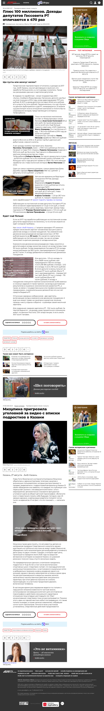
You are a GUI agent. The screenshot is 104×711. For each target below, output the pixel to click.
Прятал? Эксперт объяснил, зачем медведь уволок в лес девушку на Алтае (88, 458)
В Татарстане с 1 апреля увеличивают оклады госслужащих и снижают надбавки (47, 365)
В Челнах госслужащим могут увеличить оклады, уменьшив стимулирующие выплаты (21, 358)
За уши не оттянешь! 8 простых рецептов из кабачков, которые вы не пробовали (89, 451)
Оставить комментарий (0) (52, 322)
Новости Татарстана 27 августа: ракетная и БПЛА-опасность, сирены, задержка (85, 64)
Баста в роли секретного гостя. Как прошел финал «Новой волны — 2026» (85, 80)
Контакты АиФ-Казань (39, 673)
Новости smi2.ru (9, 398)
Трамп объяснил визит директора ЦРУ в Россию (87, 173)
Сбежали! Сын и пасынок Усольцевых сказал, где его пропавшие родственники (89, 108)
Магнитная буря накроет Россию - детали (88, 166)
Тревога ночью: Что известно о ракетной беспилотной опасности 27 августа (85, 72)
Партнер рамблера (35, 703)
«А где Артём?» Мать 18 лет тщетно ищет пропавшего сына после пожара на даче (88, 128)
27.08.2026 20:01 (8, 406)
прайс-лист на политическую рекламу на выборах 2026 (35, 676)
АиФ (4, 72)
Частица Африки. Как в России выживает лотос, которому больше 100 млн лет (88, 471)
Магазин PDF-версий (51, 671)
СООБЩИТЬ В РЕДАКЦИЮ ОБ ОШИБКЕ (67, 676)
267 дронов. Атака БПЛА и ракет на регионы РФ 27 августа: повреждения (85, 56)
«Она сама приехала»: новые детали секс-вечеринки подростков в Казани (38, 529)
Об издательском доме (25, 671)
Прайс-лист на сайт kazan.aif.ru (81, 673)
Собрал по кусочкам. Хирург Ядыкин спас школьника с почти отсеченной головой (89, 485)
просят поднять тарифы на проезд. (47, 200)
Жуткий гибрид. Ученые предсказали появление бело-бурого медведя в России (89, 135)
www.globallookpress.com (22, 465)
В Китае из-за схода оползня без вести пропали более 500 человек (88, 153)
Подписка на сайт (23, 673)
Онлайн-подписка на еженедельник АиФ (74, 671)
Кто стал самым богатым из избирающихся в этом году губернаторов (85, 160)
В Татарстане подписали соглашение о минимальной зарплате (21, 371)
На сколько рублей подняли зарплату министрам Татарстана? (54, 357)
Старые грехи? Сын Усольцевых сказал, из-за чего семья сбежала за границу (88, 121)
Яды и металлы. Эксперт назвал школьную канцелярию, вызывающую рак (87, 465)
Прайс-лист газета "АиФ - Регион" (58, 673)
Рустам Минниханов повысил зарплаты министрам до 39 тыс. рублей (21, 364)
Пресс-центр (39, 671)
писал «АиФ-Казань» (25, 228)
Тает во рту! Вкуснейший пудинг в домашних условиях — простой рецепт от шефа (88, 101)
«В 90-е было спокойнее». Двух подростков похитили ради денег (88, 477)
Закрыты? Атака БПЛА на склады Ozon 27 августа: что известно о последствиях (85, 88)
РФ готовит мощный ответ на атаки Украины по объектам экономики (88, 146)
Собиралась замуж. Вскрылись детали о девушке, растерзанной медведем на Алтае (87, 114)
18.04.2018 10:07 (7, 8)
